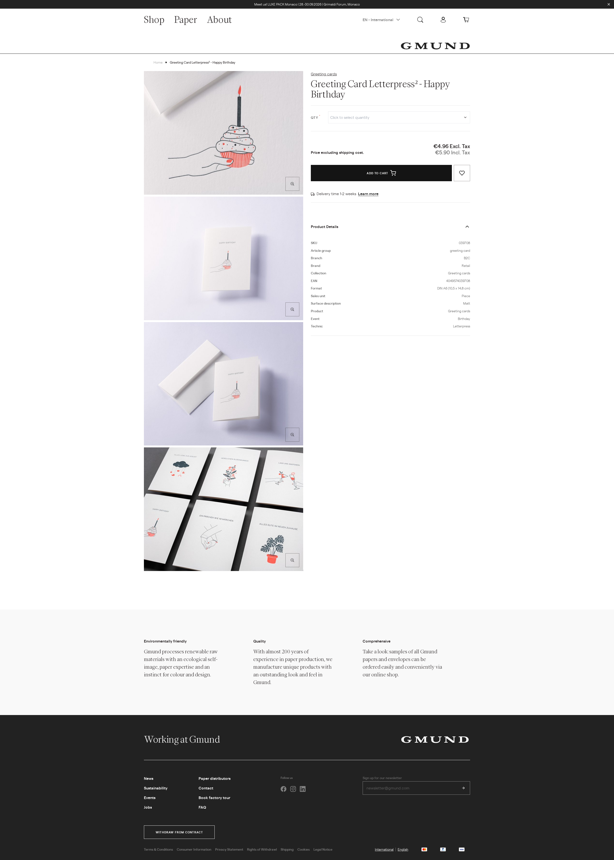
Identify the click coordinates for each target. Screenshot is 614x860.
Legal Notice (322, 849)
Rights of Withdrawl (262, 849)
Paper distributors (214, 778)
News (148, 778)
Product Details (324, 226)
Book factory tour (214, 797)
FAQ (202, 807)
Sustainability (155, 787)
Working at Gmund (182, 739)
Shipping (287, 849)
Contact (206, 787)
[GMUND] (435, 46)
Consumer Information (194, 849)
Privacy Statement (229, 849)
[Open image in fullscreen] (292, 184)
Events (149, 797)
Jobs (148, 807)
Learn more (368, 193)
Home (158, 62)
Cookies (303, 849)
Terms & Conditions (158, 849)
